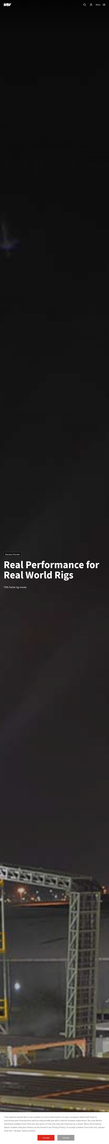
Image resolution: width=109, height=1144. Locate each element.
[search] (84, 5)
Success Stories (12, 554)
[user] (91, 5)
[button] (45, 1138)
